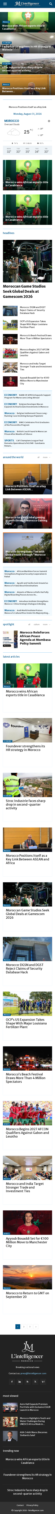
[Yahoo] (43, 1382)
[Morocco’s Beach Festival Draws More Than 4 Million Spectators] (10, 339)
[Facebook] (12, 1382)
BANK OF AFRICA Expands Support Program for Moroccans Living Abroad (27, 396)
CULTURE (36, 624)
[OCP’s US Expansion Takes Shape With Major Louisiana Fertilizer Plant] (10, 325)
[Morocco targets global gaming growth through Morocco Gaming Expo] (27, 513)
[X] (35, 1382)
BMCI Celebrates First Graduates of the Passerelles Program (26, 423)
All (38, 457)
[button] (5, 4)
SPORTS (9, 440)
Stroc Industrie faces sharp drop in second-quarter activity (25, 804)
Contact (20, 1505)
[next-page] (35, 1326)
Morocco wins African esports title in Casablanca (26, 184)
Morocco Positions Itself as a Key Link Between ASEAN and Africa (27, 859)
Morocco (6, 22)
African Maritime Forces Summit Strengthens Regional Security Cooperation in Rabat (25, 574)
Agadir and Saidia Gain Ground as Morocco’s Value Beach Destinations (26, 584)
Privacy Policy (32, 1505)
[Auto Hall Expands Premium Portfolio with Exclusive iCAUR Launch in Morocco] (10, 1408)
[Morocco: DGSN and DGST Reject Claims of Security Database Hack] (10, 311)
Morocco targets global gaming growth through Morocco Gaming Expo (26, 520)
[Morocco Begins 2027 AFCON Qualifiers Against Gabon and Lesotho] (10, 353)
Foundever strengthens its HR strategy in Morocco (25, 748)
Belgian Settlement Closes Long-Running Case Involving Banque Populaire (26, 414)
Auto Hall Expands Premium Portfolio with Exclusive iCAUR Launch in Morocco (35, 1407)
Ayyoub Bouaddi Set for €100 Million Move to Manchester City (34, 380)
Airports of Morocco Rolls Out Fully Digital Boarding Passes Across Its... (26, 593)
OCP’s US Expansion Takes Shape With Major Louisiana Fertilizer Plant (33, 324)
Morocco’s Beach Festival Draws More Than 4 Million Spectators (25, 1078)
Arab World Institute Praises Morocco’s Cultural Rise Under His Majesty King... (26, 611)
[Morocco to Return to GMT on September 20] (27, 1277)
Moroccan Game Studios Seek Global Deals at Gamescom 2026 (24, 291)
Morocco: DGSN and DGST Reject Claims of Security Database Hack (33, 310)
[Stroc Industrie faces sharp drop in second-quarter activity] (27, 785)
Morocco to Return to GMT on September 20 (27, 1295)
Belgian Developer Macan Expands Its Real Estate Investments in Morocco (26, 405)
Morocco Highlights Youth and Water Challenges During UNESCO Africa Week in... (35, 1421)
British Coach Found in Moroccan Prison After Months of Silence (25, 432)
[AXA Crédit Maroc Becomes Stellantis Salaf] (10, 1436)
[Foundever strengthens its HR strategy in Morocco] (27, 730)
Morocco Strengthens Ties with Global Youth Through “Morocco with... (25, 554)
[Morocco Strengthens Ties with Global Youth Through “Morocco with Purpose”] (27, 547)
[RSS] (28, 1382)
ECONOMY (7, 43)
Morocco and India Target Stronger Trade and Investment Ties (36, 366)
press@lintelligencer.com (33, 1373)
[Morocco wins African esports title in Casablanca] (27, 175)
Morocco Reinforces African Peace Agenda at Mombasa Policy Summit (35, 638)
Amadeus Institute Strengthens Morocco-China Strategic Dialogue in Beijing (26, 602)
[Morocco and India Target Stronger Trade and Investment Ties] (10, 367)
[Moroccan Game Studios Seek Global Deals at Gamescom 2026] (27, 261)
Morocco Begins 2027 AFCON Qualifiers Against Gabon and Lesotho (34, 352)
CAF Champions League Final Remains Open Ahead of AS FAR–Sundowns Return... (24, 443)
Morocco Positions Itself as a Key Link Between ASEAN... (25, 488)
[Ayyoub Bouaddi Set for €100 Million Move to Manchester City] (10, 381)
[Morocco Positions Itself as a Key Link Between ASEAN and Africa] (27, 479)
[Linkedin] (20, 1382)
